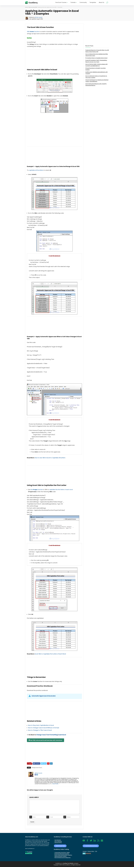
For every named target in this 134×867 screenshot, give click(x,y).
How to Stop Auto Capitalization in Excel (41, 725)
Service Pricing (58, 842)
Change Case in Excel (37, 767)
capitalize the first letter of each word (61, 489)
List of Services (58, 841)
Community (83, 2)
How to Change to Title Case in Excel (40, 730)
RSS (98, 841)
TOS (96, 851)
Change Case (41, 735)
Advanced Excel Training (60, 856)
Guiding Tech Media (68, 863)
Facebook (87, 841)
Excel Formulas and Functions (62, 853)
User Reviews (58, 840)
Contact (102, 841)
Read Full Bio (55, 783)
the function (37, 489)
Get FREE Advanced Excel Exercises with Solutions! (46, 740)
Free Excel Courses (60, 2)
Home (26, 7)
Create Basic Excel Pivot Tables (62, 852)
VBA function (33, 31)
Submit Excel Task (60, 846)
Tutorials (73, 2)
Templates (93, 2)
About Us (101, 2)
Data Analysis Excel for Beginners (62, 857)
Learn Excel (62, 735)
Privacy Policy (91, 851)
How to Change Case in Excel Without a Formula (43, 728)
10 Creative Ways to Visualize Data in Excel (96, 58)
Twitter (91, 841)
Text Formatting (52, 735)
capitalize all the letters (36, 170)
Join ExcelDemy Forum (91, 846)
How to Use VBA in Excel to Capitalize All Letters (50, 458)
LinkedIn (95, 841)
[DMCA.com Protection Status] (87, 853)
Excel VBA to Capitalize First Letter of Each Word (50, 654)
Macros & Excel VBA (33, 7)
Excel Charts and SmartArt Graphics (63, 855)
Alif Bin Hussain (38, 17)
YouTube (84, 841)
